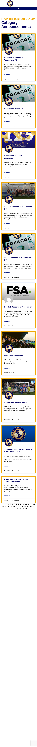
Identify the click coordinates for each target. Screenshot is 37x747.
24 (25, 506)
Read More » (7, 74)
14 (31, 504)
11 (23, 504)
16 (3, 506)
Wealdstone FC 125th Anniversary (13, 157)
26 (31, 506)
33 (26, 508)
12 (26, 504)
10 (21, 504)
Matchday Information (13, 356)
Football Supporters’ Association (18, 307)
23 (22, 506)
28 (11, 508)
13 (28, 504)
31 (20, 508)
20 (14, 506)
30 (17, 508)
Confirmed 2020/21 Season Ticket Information (16, 480)
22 (19, 506)
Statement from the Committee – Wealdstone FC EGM (18, 450)
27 (34, 506)
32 (23, 508)
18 (8, 506)
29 (14, 508)
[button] (18, 8)
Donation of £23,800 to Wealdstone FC (14, 59)
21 (16, 506)
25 (28, 506)
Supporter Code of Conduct (16, 403)
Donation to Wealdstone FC (15, 109)
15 (34, 504)
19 (11, 506)
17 (5, 506)
